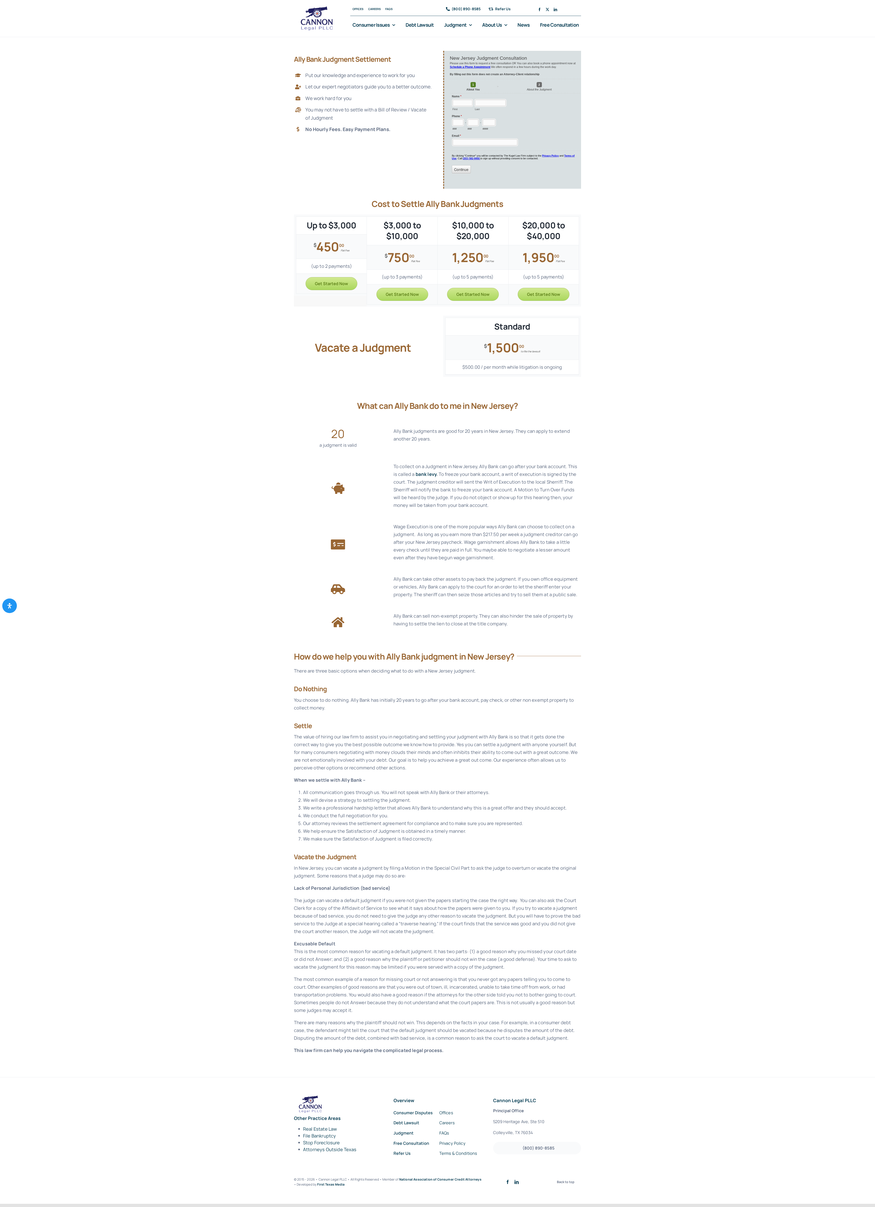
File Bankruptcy (319, 1136)
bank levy (426, 474)
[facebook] (539, 9)
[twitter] (547, 9)
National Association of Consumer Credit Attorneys (440, 1179)
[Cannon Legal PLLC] (318, 8)
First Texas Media (331, 1184)
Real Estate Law (320, 1129)
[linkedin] (555, 9)
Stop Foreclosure (321, 1143)
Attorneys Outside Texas (330, 1149)
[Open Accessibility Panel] (9, 605)
